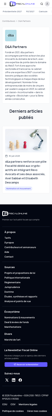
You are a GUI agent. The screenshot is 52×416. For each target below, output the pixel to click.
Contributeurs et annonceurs (20, 247)
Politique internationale (17, 277)
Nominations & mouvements (19, 317)
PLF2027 (30, 11)
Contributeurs (8, 21)
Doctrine (9, 291)
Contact (8, 256)
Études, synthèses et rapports (20, 296)
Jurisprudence (12, 287)
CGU (4, 404)
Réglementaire (12, 282)
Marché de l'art (12, 339)
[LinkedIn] (13, 380)
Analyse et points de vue (17, 301)
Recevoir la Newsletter (27, 364)
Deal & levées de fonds (16, 322)
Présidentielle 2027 (12, 11)
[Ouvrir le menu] (5, 4)
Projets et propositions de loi (19, 272)
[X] (6, 380)
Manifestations (12, 326)
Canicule (43, 11)
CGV (13, 404)
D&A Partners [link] (24, 21)
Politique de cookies (13, 411)
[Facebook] (20, 380)
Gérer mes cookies (37, 411)
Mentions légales (28, 404)
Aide (6, 252)
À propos (9, 242)
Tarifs (7, 237)
